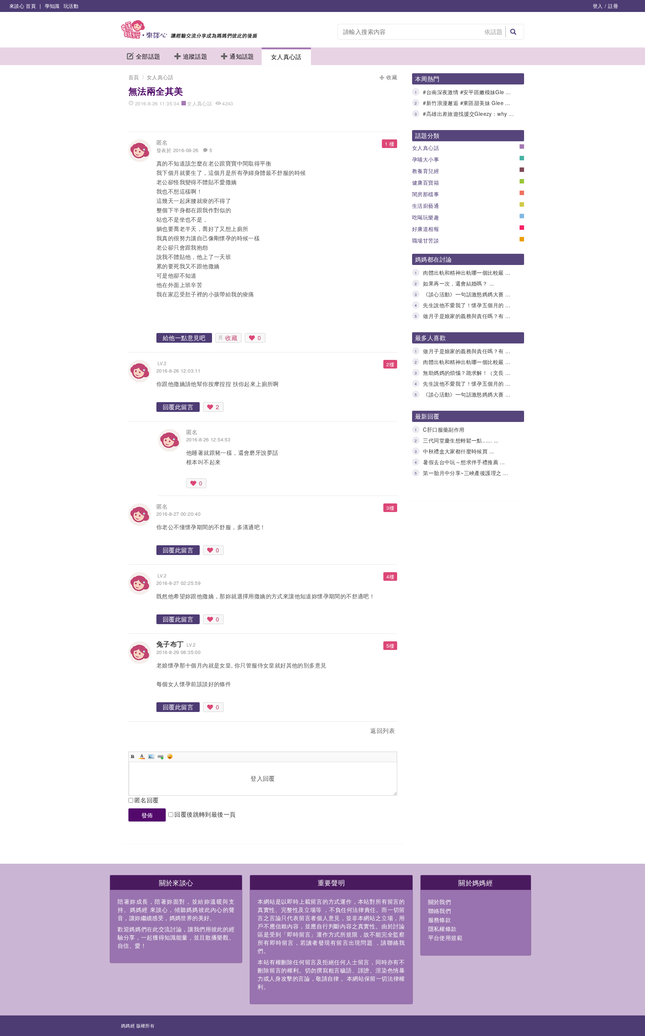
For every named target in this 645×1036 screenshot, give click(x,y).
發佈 (147, 815)
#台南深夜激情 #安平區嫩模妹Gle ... (467, 92)
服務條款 (439, 920)
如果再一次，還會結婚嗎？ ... (458, 283)
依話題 (493, 31)
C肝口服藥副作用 (443, 429)
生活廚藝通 (425, 205)
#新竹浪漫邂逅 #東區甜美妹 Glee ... (466, 103)
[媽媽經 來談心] (189, 36)
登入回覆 (262, 778)
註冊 (613, 5)
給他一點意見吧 (184, 337)
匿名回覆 (146, 800)
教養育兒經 (425, 171)
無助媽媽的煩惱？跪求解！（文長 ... (466, 372)
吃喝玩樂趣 (425, 217)
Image (151, 756)
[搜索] (513, 31)
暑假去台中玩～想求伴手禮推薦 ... (464, 462)
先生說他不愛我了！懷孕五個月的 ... (466, 305)
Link (160, 756)
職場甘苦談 (425, 240)
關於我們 (439, 902)
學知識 (52, 5)
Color (142, 756)
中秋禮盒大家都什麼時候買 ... (458, 451)
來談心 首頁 (22, 5)
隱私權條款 (442, 928)
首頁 (133, 77)
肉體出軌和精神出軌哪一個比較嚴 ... (466, 272)
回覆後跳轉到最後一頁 (205, 814)
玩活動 (70, 5)
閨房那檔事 (425, 194)
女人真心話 (286, 56)
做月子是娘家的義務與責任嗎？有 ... (466, 316)
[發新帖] (144, 732)
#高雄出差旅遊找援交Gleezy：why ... (468, 113)
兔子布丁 (170, 644)
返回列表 (382, 730)
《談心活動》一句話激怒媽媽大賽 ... (466, 294)
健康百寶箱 (425, 182)
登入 (598, 5)
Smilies (170, 756)
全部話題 (148, 56)
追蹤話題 (195, 56)
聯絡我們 (439, 911)
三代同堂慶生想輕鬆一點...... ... (460, 440)
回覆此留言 (178, 407)
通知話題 (242, 56)
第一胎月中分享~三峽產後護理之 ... (465, 473)
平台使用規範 (445, 937)
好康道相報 (425, 228)
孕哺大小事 (425, 159)
